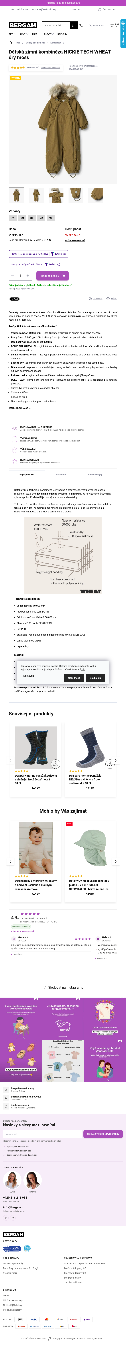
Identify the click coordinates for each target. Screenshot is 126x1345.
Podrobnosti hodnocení (50, 68)
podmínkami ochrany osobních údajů (45, 1141)
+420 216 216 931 (15, 1197)
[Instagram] (13, 1218)
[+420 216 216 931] (81, 25)
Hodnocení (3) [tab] (95, 474)
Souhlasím (96, 678)
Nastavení (28, 675)
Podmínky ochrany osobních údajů (20, 1268)
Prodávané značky (12, 1309)
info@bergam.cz (14, 1207)
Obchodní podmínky (13, 1263)
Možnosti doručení (75, 240)
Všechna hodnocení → (24, 931)
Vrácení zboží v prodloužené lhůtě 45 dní (84, 1263)
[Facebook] (6, 1218)
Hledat (73, 25)
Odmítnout (74, 678)
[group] (36, 861)
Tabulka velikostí (73, 1282)
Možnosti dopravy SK (75, 1273)
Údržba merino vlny (26, 9)
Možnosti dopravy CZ (75, 1268)
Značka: (76, 69)
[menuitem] (13, 34)
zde (83, 669)
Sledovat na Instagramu (65, 987)
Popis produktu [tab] (27, 474)
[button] (116, 760)
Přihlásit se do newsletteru (103, 1134)
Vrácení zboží (10, 1273)
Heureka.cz (18, 954)
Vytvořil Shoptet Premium (33, 1338)
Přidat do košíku (49, 275)
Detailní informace (18, 408)
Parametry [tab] (61, 474)
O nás (11, 9)
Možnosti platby (72, 1277)
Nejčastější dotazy (47, 9)
